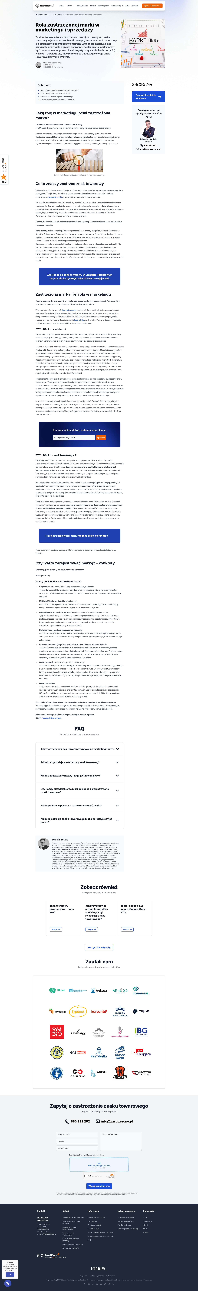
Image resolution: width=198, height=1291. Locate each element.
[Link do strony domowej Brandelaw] (99, 1268)
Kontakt (135, 6)
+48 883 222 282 (45, 1231)
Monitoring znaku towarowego (72, 1244)
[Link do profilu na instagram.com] (89, 1284)
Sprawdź (101, 437)
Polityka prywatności (97, 1276)
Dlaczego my (103, 6)
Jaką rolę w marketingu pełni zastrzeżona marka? (60, 90)
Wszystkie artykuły (99, 947)
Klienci (93, 6)
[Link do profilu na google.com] (105, 1284)
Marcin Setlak (48, 65)
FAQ (127, 6)
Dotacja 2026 (82, 6)
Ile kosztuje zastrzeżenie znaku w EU (100, 1236)
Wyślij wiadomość (99, 1186)
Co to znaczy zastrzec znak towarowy (55, 93)
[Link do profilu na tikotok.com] (93, 1284)
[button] (7, 1283)
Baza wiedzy (116, 6)
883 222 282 (150, 145)
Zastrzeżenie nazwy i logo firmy (73, 1217)
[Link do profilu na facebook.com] (85, 1284)
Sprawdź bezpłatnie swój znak (146, 96)
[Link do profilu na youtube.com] (101, 1284)
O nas (62, 6)
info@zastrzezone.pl (150, 149)
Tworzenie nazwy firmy (126, 1217)
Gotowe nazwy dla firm (125, 1221)
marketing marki (54, 197)
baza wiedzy (57, 14)
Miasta (145, 1229)
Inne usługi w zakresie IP (70, 1248)
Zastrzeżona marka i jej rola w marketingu (57, 97)
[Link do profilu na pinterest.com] (109, 1284)
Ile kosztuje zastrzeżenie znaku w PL (100, 1232)
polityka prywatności (120, 1194)
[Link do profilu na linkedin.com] (97, 1284)
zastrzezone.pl (43, 14)
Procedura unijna (94, 1229)
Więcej (54, 929)
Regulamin (83, 1276)
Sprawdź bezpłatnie (152, 6)
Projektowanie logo (124, 1225)
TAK (9, 1274)
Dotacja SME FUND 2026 (96, 1217)
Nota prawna (110, 1276)
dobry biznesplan (69, 310)
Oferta (69, 6)
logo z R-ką (79, 320)
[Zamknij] (18, 1260)
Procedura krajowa (94, 1225)
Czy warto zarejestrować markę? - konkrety (58, 100)
